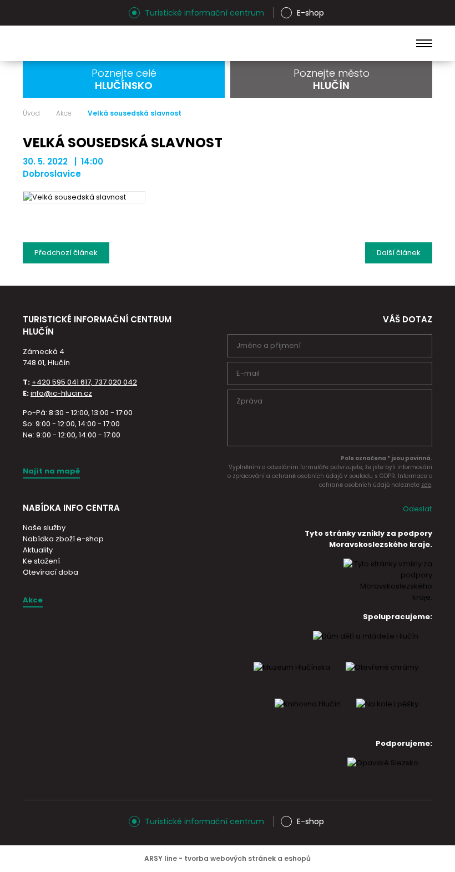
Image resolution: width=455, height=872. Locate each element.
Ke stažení (41, 561)
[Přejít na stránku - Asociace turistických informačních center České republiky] (148, 346)
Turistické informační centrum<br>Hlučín (111, 43)
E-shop (310, 12)
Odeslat (417, 509)
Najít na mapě (51, 471)
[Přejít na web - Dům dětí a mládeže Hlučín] (365, 646)
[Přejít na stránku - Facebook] (50, 12)
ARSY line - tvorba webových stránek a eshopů (227, 858)
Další (399, 252)
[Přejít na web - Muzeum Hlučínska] (292, 677)
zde (426, 485)
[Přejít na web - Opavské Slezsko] (382, 773)
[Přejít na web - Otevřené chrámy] (382, 677)
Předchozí (66, 252)
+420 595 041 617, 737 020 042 (84, 382)
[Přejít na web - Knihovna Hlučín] (308, 714)
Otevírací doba (50, 572)
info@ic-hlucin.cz (61, 393)
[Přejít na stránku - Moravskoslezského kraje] (387, 597)
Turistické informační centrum (204, 12)
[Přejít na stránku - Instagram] (31, 12)
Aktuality (38, 550)
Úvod (31, 113)
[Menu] (424, 43)
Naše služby (44, 527)
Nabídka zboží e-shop (63, 539)
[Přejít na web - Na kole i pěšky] (387, 714)
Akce (64, 113)
